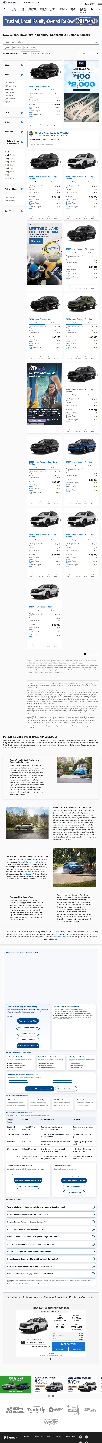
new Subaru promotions (61, 936)
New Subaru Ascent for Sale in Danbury (18, 1080)
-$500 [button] (58, 107)
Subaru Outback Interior (83, 9)
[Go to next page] (97, 654)
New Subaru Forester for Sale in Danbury (18, 1084)
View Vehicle (60, 1347)
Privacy (49, 1437)
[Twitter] (87, 1437)
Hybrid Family (15, 1386)
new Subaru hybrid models (30, 862)
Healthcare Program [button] (35, 115)
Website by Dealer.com (10, 1437)
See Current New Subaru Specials (39, 1089)
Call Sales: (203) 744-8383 (28, 1046)
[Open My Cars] (91, 9)
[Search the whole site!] (98, 8)
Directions (27, 1437)
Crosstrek (48, 1386)
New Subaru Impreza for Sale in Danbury (62, 1080)
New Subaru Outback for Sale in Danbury (62, 1082)
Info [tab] (52, 90)
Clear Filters (45, 53)
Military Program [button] (34, 108)
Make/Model (35, 139)
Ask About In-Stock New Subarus (28, 1180)
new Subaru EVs (28, 874)
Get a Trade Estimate (74, 1186)
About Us (72, 9)
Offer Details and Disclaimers (72, 121)
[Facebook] (81, 1437)
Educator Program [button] (34, 111)
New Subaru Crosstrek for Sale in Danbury (18, 1082)
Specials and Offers (64, 9)
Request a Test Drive (66, 1089)
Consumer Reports (82, 1386)
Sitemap (58, 1437)
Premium (17, 48)
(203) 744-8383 (35, 1342)
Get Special (69, 1342)
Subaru (34, 53)
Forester (25, 53)
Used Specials (22, 9)
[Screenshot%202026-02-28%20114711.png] (51, 21)
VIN (44, 139)
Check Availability (28, 1039)
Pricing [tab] (37, 90)
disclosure (51, 1351)
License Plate (54, 139)
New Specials (14, 9)
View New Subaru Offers (28, 1021)
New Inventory (70, 1437)
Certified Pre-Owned (32, 9)
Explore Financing (74, 1193)
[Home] (10, 2)
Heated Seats (30, 48)
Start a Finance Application (28, 1027)
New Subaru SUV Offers (58, 1084)
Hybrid (7, 48)
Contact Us (38, 1437)
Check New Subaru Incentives (74, 1180)
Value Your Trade (28, 1033)
